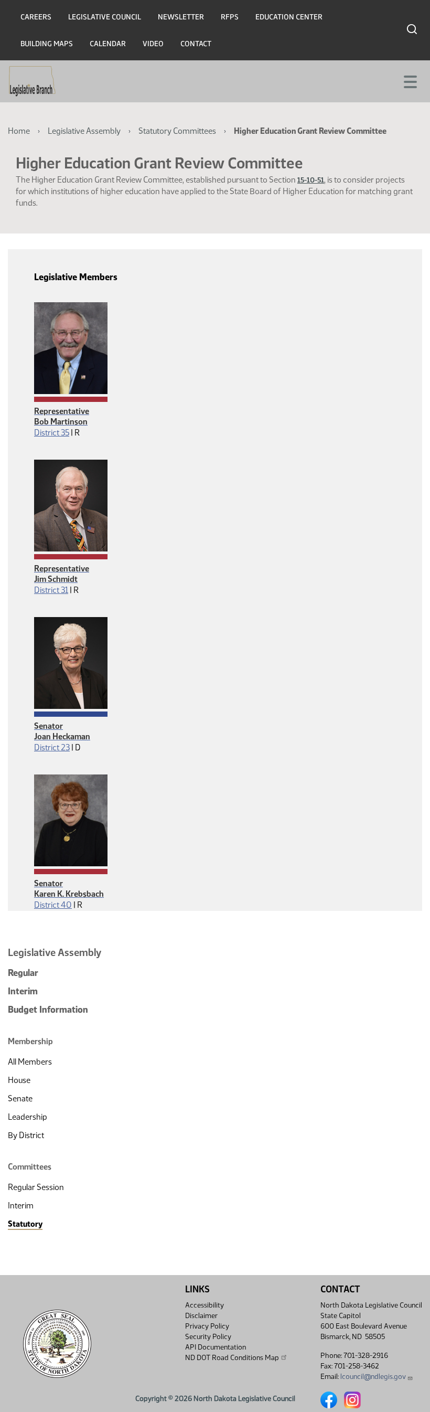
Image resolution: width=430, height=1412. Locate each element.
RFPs (230, 17)
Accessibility (204, 1305)
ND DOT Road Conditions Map (232, 1357)
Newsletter (181, 17)
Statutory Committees (177, 131)
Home (19, 131)
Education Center (288, 17)
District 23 (52, 747)
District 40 (53, 905)
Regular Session (36, 1187)
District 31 (51, 590)
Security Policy (208, 1336)
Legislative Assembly (84, 131)
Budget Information (48, 1009)
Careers (35, 17)
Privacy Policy (207, 1326)
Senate (20, 1098)
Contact (195, 43)
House (19, 1080)
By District (26, 1135)
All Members (30, 1062)
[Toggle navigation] (409, 80)
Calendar (108, 43)
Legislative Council (104, 17)
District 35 (51, 433)
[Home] (32, 81)
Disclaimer (201, 1315)
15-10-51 (310, 180)
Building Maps (46, 43)
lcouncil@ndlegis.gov (373, 1376)
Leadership (27, 1117)
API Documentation (215, 1347)
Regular (23, 973)
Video (153, 43)
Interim (23, 991)
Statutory (25, 1224)
